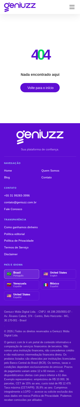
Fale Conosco (13, 209)
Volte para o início (40, 88)
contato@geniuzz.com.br (20, 202)
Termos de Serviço (16, 247)
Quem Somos (50, 170)
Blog (7, 177)
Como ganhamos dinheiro (21, 227)
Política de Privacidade (19, 240)
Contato (46, 177)
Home (8, 170)
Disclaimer (11, 254)
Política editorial (14, 234)
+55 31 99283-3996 (17, 195)
